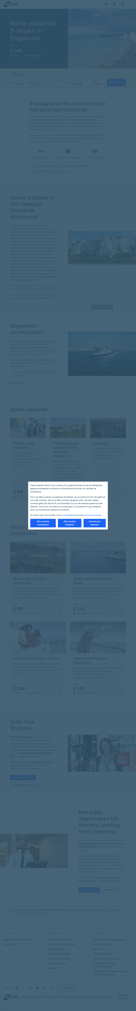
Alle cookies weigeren (69, 523)
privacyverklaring (92, 515)
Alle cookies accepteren (43, 523)
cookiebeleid (68, 515)
